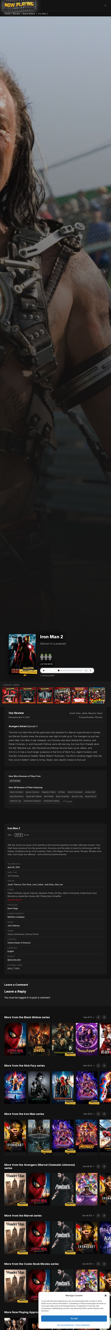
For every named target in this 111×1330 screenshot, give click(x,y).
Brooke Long (77, 796)
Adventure (19, 934)
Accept (74, 1318)
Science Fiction (32, 934)
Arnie (78, 713)
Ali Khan (61, 792)
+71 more (67, 801)
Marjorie (92, 713)
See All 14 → (88, 1065)
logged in (24, 997)
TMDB (16, 968)
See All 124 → (88, 1215)
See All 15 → (88, 1114)
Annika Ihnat (90, 792)
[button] (105, 1295)
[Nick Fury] (27, 695)
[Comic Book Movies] (97, 695)
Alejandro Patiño (49, 792)
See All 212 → (88, 1264)
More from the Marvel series (23, 1215)
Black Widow (29, 13)
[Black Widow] (10, 695)
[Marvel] (79, 695)
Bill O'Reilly (48, 796)
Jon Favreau (15, 781)
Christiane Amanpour (32, 801)
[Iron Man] (45, 695)
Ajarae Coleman (32, 792)
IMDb (10, 968)
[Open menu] (105, 5)
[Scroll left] (98, 1017)
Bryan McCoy (90, 796)
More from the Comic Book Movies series (31, 1264)
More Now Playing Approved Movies (28, 1312)
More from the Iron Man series (24, 1114)
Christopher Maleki (51, 801)
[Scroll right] (104, 1017)
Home (7, 13)
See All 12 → (88, 1017)
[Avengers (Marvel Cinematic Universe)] (62, 695)
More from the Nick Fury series (24, 1065)
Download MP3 (48, 676)
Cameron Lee (15, 801)
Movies (16, 13)
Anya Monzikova (16, 796)
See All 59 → (88, 1166)
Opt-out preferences (65, 1325)
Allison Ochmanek (75, 792)
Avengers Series (18, 726)
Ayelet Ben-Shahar (34, 796)
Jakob (84, 713)
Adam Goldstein (16, 792)
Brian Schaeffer (62, 796)
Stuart (99, 713)
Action (10, 934)
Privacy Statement (82, 1325)
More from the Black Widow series (27, 1017)
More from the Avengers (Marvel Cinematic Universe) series (39, 1166)
